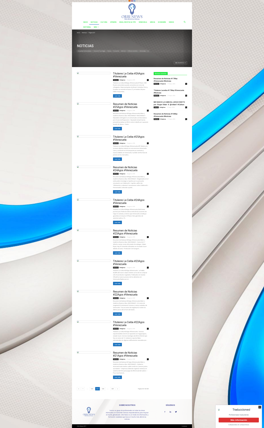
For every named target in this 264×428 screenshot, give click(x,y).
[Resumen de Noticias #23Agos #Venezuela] (93, 241)
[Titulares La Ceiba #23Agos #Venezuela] (93, 272)
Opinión (113, 22)
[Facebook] (165, 412)
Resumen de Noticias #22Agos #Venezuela (125, 293)
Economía (162, 22)
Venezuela (143, 22)
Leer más (117, 96)
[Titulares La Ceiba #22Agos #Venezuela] (93, 333)
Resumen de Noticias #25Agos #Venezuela (125, 106)
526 (92, 389)
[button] (184, 22)
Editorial (87, 27)
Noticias (94, 22)
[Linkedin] (170, 412)
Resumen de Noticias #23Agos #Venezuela (125, 232)
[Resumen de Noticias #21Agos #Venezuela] (93, 363)
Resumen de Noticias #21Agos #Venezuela (125, 354)
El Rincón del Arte (133, 51)
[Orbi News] (132, 11)
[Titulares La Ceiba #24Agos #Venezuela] (93, 211)
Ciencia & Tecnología (99, 51)
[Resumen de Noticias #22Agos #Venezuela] (93, 302)
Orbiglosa (122, 80)
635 (113, 389)
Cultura (103, 22)
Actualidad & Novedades (84, 51)
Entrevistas (143, 51)
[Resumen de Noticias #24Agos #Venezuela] (93, 178)
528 (103, 389)
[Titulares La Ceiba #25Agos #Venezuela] (93, 147)
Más (95, 27)
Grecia (152, 22)
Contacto (184, 426)
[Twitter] (176, 412)
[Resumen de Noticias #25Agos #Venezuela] (93, 115)
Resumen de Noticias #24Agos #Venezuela (125, 169)
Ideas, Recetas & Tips (127, 22)
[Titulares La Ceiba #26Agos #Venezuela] (93, 84)
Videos (171, 22)
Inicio (85, 22)
